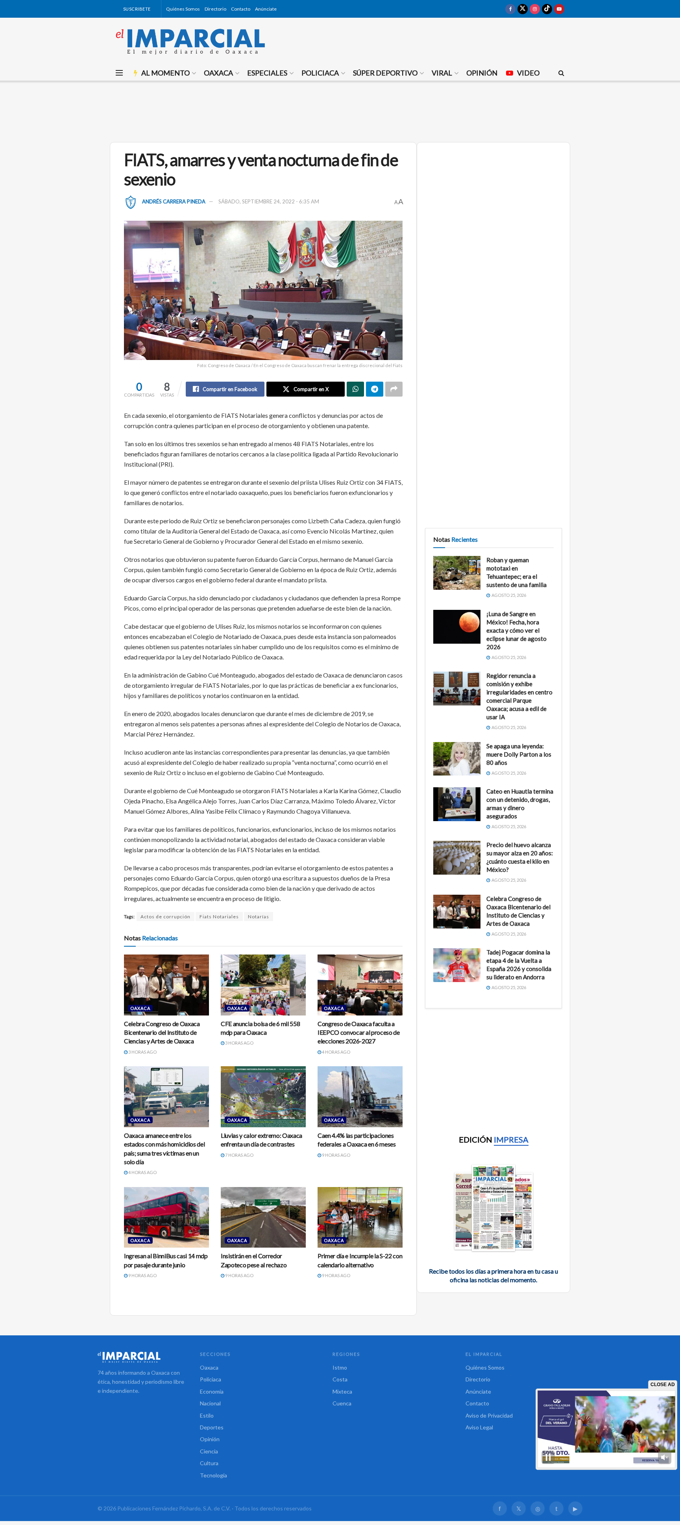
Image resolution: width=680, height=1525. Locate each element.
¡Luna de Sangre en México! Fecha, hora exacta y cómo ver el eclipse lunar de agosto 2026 (516, 630)
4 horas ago (335, 1051)
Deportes (212, 1427)
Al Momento (165, 72)
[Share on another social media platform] (394, 389)
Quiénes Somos (183, 9)
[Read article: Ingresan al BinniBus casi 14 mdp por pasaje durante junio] (166, 1217)
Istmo (340, 1367)
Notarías (258, 916)
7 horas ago (238, 1155)
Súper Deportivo (385, 72)
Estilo (207, 1415)
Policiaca (320, 72)
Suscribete (136, 8)
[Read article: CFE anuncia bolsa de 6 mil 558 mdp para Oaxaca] (263, 985)
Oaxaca (218, 72)
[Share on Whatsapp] (355, 389)
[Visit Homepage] (190, 41)
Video (528, 72)
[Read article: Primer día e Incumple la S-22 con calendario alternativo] (360, 1217)
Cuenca (342, 1403)
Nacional (210, 1403)
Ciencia (209, 1451)
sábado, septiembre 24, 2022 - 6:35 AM (268, 201)
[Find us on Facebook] (510, 9)
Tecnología (213, 1475)
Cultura (209, 1463)
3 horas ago (142, 1051)
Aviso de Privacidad (489, 1415)
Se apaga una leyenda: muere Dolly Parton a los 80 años (518, 754)
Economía (212, 1391)
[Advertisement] (340, 110)
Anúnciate (266, 9)
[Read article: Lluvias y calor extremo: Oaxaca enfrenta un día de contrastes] (263, 1096)
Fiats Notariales (219, 916)
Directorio (215, 9)
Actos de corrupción (165, 916)
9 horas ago (335, 1155)
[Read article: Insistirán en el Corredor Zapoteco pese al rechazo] (263, 1217)
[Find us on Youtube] (559, 9)
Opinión (481, 72)
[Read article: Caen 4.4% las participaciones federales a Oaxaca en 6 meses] (360, 1096)
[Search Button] (561, 73)
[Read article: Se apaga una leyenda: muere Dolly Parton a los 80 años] (456, 759)
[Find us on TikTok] (547, 9)
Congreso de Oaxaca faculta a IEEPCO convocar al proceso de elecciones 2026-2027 (359, 1032)
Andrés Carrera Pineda (173, 201)
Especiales (267, 72)
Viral (442, 72)
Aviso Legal (479, 1427)
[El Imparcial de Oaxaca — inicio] (141, 1357)
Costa (340, 1379)
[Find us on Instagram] (535, 9)
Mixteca (342, 1391)
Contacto (240, 9)
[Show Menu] (119, 73)
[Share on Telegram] (374, 389)
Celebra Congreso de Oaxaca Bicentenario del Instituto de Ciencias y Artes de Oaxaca (162, 1032)
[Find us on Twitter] (522, 9)
